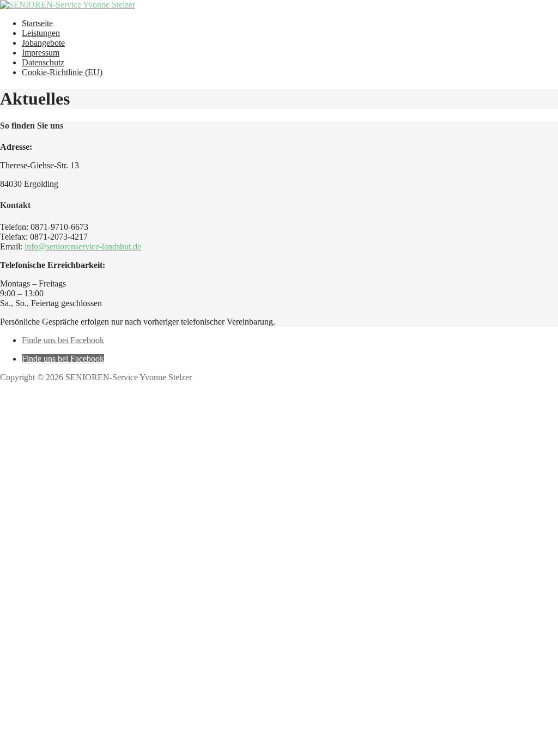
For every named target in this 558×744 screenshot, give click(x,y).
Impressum (40, 52)
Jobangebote (43, 42)
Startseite (37, 23)
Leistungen (41, 33)
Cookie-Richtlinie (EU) (62, 72)
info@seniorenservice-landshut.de (83, 246)
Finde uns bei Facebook (63, 340)
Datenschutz (43, 62)
